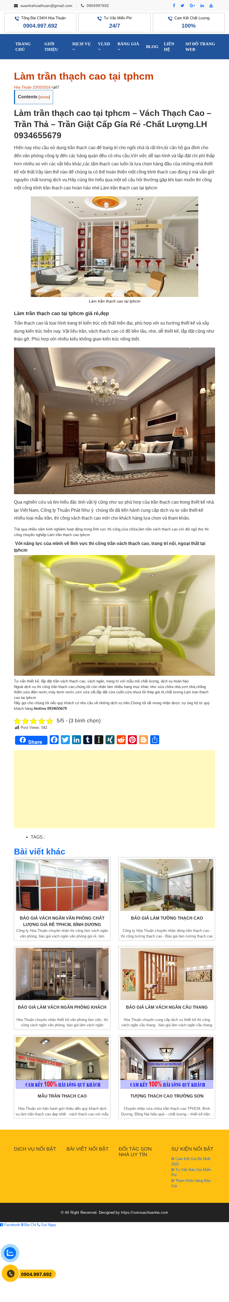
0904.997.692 (40, 26)
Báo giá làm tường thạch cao (167, 918)
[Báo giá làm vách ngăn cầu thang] (166, 974)
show (44, 97)
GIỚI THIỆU (51, 47)
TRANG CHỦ (23, 47)
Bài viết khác (39, 851)
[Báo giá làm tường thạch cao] (166, 885)
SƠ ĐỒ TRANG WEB (200, 47)
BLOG (152, 46)
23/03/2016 (42, 87)
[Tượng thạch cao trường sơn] (166, 1063)
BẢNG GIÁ (128, 44)
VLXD (104, 44)
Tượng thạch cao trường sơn (167, 1096)
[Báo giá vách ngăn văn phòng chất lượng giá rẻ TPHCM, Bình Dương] (62, 885)
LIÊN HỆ (169, 47)
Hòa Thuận (23, 87)
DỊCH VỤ (81, 44)
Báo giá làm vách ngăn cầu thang (167, 1007)
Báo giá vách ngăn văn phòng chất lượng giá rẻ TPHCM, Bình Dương (62, 921)
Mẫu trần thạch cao (62, 1096)
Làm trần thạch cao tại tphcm (84, 76)
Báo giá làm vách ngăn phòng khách (62, 1007)
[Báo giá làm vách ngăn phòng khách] (62, 974)
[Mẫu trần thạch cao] (62, 1063)
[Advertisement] (114, 792)
